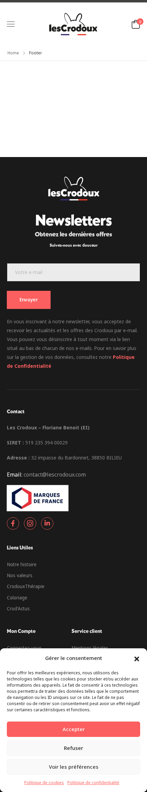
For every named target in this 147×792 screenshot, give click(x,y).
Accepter (74, 729)
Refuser (73, 747)
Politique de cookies (44, 782)
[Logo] (73, 24)
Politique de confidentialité (93, 782)
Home (13, 53)
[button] (136, 658)
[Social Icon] (13, 523)
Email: (14, 474)
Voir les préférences (73, 766)
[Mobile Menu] (11, 24)
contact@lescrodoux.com (55, 474)
